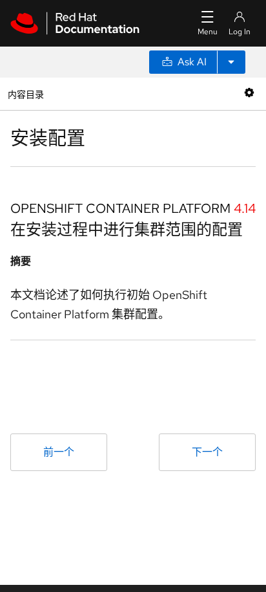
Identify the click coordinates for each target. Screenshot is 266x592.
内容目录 (25, 93)
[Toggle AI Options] (231, 62)
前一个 (58, 452)
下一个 (207, 452)
